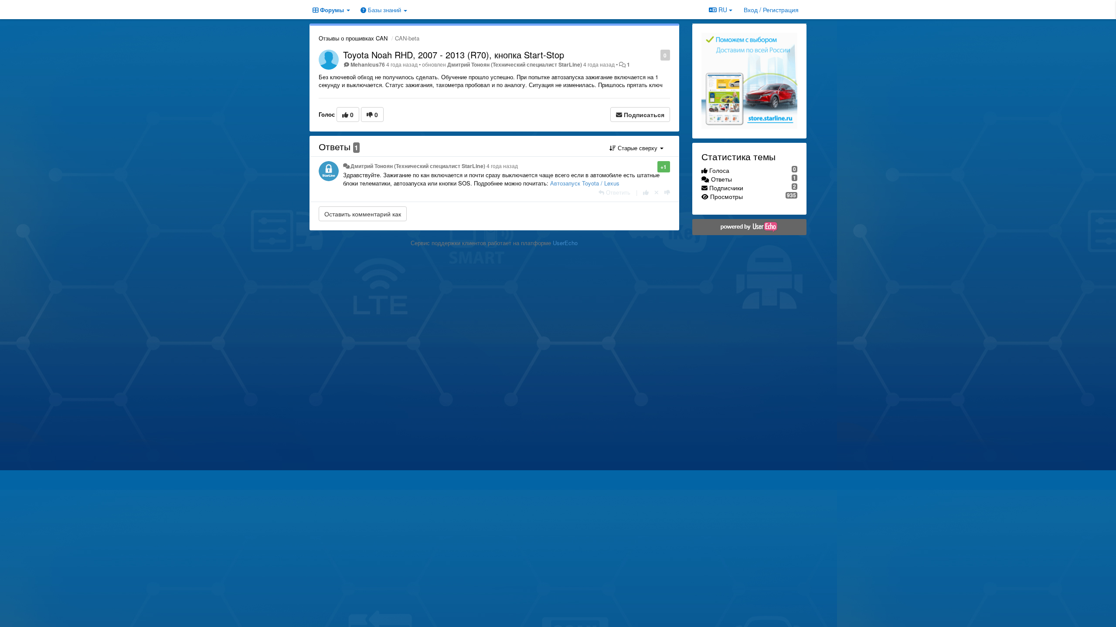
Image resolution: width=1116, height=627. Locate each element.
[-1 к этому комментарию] (667, 192)
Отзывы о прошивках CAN (353, 38)
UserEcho (565, 243)
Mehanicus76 (367, 64)
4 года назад (502, 166)
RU (723, 9)
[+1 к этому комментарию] (646, 192)
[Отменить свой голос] (656, 192)
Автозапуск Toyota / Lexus (584, 183)
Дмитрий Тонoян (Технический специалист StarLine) (514, 64)
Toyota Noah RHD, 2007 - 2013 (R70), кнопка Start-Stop (453, 54)
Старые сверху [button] (637, 148)
